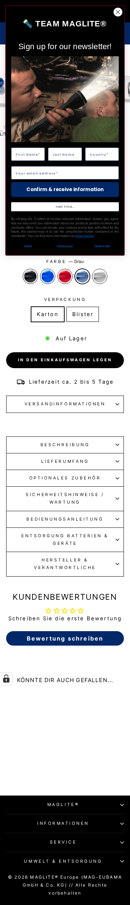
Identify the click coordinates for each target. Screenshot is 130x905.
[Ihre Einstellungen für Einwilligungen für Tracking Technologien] (6, 679)
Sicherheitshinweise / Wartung (65, 498)
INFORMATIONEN (63, 823)
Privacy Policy (65, 246)
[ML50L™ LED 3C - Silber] (45, 769)
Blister (82, 314)
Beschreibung (65, 444)
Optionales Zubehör (65, 477)
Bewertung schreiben (65, 638)
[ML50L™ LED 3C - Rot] (28, 769)
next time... (65, 206)
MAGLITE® (63, 804)
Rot (65, 276)
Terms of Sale (102, 246)
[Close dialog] (118, 12)
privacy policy (84, 236)
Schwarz (30, 276)
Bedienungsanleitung (64, 519)
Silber (99, 276)
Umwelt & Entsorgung (63, 861)
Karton (47, 314)
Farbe (64, 261)
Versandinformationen (65, 403)
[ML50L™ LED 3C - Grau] (36, 769)
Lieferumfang (65, 461)
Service (63, 842)
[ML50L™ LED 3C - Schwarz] (11, 769)
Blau (47, 276)
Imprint (28, 246)
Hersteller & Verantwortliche (65, 563)
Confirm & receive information (64, 189)
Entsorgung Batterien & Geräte (65, 539)
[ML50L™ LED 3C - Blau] (20, 769)
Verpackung (65, 299)
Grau (82, 276)
